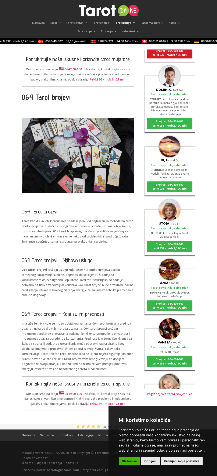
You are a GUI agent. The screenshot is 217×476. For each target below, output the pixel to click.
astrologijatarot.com (63, 470)
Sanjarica (47, 435)
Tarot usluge (122, 23)
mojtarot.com (93, 470)
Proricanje (85, 31)
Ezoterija (107, 31)
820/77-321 (114, 41)
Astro (172, 23)
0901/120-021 (166, 41)
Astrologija (85, 435)
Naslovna (38, 23)
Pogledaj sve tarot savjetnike (169, 394)
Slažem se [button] (129, 461)
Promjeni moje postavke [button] (181, 461)
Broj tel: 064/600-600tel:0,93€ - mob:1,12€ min (169, 49)
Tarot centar (74, 23)
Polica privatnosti (35, 458)
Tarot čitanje (100, 23)
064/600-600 (73, 69)
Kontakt (71, 463)
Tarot (53, 23)
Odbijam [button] (150, 461)
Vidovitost (128, 31)
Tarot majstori (150, 23)
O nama (27, 463)
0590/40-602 (62, 41)
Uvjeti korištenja (49, 463)
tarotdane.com (106, 453)
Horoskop (65, 435)
